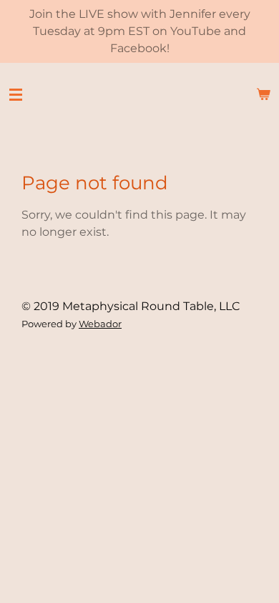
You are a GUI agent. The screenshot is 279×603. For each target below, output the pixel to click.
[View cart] (263, 94)
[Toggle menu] (15, 94)
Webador (100, 323)
